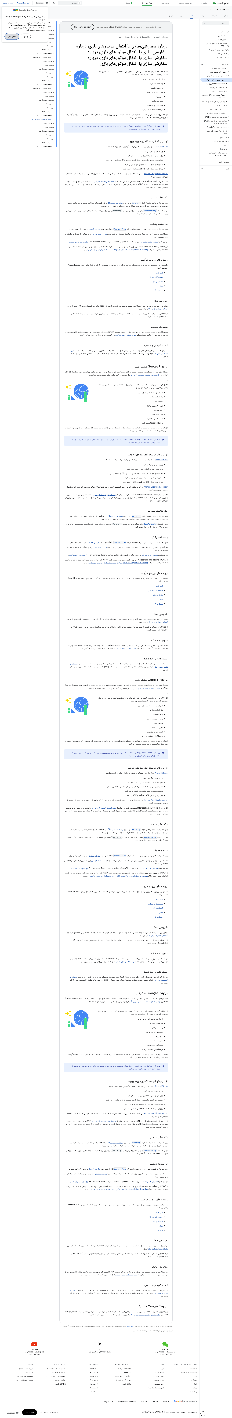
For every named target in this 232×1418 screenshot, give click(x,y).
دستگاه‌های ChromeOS (123, 1376)
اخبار (195, 1384)
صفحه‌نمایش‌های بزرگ (124, 1368)
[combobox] (70, 3)
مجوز (183, 1412)
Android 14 (94, 1380)
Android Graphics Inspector (156, 173)
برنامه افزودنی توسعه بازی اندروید (104, 181)
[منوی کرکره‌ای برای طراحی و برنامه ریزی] (175, 3)
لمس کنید (159, 273)
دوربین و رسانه (159, 1380)
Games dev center (219, 10)
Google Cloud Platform (127, 1401)
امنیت (195, 1376)
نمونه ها (202, 16)
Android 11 (94, 1392)
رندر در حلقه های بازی (99, 234)
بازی (162, 1368)
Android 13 (94, 1384)
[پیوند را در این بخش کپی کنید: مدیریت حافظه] (148, 327)
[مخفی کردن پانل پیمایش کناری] (202, 1413)
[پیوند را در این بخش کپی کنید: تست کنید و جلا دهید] (141, 345)
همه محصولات (108, 1401)
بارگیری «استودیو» (59, 1380)
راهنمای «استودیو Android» (56, 1368)
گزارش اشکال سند (27, 1372)
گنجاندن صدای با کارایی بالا (158, 309)
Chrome (155, 1401)
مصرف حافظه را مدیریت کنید (126, 335)
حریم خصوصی (159, 1384)
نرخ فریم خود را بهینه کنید (78, 242)
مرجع (181, 16)
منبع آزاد (194, 1380)
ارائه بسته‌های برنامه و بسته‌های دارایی (146, 375)
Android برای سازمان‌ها (189, 1372)
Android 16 (94, 1372)
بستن (26, 36)
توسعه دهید (165, 3)
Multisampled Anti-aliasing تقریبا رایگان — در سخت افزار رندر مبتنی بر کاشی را (118, 249)
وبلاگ (128, 3)
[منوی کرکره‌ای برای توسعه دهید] (158, 3)
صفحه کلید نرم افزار (155, 277)
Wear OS (127, 1372)
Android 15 (94, 1376)
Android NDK (60, 1384)
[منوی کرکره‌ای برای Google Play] (138, 3)
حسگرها (160, 290)
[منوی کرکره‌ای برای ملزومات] (198, 3)
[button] (217, 64)
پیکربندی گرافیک (94, 229)
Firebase (144, 1401)
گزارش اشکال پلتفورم (26, 1368)
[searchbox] (215, 23)
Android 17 (94, 1368)
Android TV (127, 1384)
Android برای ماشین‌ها (123, 1380)
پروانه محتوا (130, 1326)
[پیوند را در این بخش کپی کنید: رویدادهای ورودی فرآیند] (138, 260)
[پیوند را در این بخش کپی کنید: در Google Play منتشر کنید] (132, 366)
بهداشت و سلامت (158, 1376)
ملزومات (204, 3)
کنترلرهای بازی (157, 281)
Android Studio (161, 146)
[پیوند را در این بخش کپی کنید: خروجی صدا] (151, 300)
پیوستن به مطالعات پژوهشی (24, 1380)
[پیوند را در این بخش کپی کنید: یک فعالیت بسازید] (145, 197)
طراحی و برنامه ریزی (185, 3)
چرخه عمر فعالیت (116, 203)
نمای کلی (226, 16)
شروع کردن (12, 36)
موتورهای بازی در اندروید (108, 126)
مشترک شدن (29, 1412)
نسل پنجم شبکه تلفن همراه (155, 1388)
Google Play (147, 3)
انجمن (171, 16)
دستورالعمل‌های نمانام (172, 1412)
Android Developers (161, 37)
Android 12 (94, 1388)
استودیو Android (23, 3)
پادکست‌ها (193, 1392)
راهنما (191, 16)
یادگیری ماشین (159, 1372)
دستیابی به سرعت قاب (149, 242)
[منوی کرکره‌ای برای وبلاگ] (123, 3)
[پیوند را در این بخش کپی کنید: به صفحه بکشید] (147, 224)
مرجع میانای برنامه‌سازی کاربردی (55, 1376)
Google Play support (25, 1376)
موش (161, 286)
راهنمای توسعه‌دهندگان (58, 1372)
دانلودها (214, 16)
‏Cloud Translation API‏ (118, 27)
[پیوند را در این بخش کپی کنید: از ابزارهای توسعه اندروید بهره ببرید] (125, 141)
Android (193, 1368)
